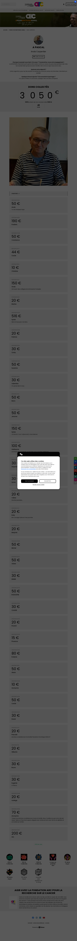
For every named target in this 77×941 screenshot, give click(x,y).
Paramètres (47, 481)
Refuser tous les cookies (38, 484)
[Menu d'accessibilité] (75, 2)
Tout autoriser (29, 481)
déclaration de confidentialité (28, 469)
